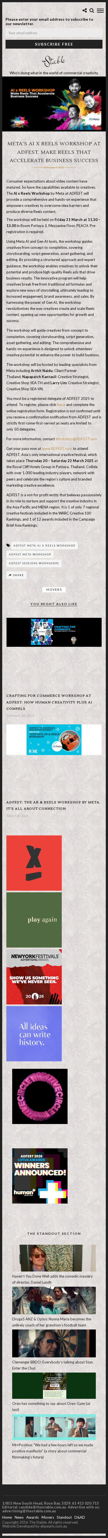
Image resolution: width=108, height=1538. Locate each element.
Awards (32, 1517)
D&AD (79, 1517)
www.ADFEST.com (57, 448)
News (19, 1517)
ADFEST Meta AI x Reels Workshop (44, 545)
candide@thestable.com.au (43, 1507)
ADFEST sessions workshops (34, 563)
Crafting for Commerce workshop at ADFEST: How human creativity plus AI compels (49, 702)
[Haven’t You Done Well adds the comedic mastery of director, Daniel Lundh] (54, 1270)
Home (7, 1517)
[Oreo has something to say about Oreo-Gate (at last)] (54, 1397)
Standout (64, 1517)
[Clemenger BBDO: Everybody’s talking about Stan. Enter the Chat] (54, 1356)
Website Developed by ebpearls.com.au (34, 1526)
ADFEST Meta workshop (30, 554)
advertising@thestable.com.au (29, 1511)
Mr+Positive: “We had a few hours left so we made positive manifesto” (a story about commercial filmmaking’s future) (52, 1451)
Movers (54, 589)
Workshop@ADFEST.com (76, 439)
